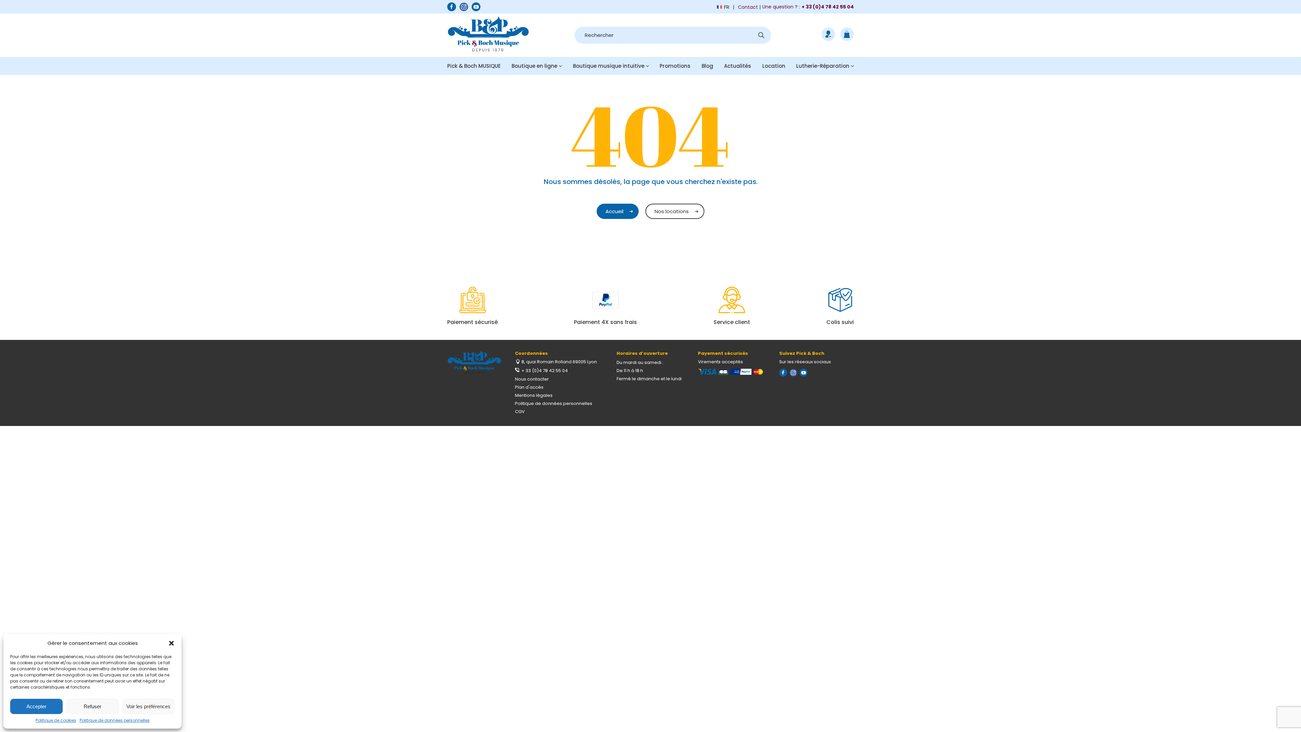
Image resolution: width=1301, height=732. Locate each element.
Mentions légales (534, 395)
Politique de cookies (56, 720)
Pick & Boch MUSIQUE (474, 65)
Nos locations (672, 211)
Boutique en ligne (534, 65)
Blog (707, 65)
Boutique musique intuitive (608, 65)
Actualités (737, 65)
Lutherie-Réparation (822, 65)
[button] (171, 643)
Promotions (675, 65)
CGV (520, 411)
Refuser (92, 706)
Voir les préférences (148, 706)
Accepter (36, 706)
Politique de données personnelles (115, 720)
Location (773, 65)
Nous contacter (532, 379)
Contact (748, 7)
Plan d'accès (529, 387)
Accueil (614, 211)
